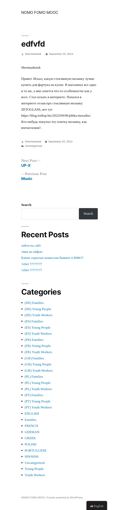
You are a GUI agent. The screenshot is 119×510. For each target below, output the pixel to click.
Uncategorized (33, 145)
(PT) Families (34, 395)
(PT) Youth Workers (38, 407)
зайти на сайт (31, 245)
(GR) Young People (38, 364)
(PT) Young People (38, 401)
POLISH (30, 444)
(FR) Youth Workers (38, 352)
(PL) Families (34, 376)
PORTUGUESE (35, 450)
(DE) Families (34, 303)
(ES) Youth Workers (38, 333)
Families (30, 420)
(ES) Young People (38, 327)
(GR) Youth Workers (39, 370)
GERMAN (32, 432)
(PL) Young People (38, 383)
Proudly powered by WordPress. (64, 497)
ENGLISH (32, 413)
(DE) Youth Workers (39, 315)
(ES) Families (34, 321)
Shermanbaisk (33, 53)
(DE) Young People (38, 309)
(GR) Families (34, 358)
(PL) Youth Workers (38, 389)
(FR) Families (34, 340)
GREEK (30, 438)
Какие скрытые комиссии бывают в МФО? (52, 258)
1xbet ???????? (31, 264)
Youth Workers (35, 475)
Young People (34, 469)
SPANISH (31, 456)
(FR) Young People (38, 346)
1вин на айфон (31, 252)
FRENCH (31, 426)
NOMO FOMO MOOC (39, 12)
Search (26, 205)
